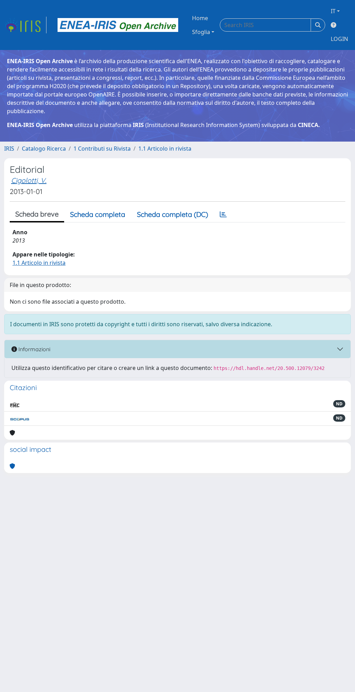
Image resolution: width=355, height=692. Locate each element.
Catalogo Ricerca (44, 148)
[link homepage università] (118, 25)
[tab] (223, 214)
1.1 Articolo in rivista (164, 148)
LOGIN (339, 39)
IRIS (9, 148)
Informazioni (33, 349)
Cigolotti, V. (28, 180)
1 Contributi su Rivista (102, 148)
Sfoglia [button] (201, 32)
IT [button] (333, 11)
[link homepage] (25, 25)
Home (200, 18)
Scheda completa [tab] (97, 214)
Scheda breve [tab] (37, 214)
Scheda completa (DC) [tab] (172, 214)
